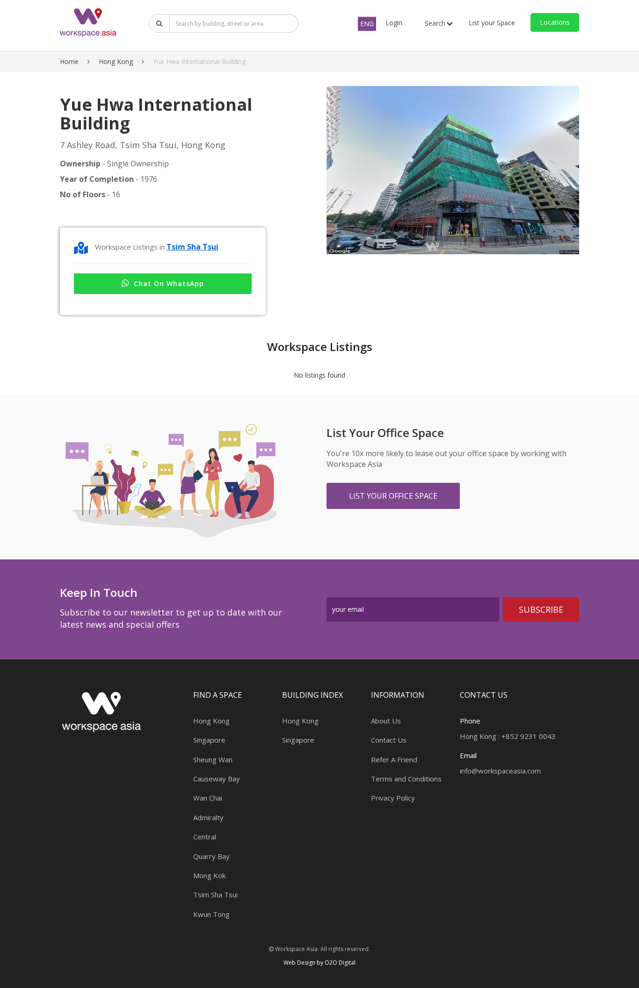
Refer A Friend (394, 759)
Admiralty (208, 817)
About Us (386, 720)
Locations (555, 22)
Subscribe (541, 609)
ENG (367, 23)
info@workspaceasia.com (500, 770)
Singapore (209, 740)
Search (435, 23)
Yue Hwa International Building (199, 61)
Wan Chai (207, 797)
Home (69, 61)
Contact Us (389, 740)
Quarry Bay (211, 856)
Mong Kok (209, 875)
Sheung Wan (212, 759)
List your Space (492, 22)
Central (204, 836)
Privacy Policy (393, 797)
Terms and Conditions (406, 778)
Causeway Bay (216, 778)
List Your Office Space (393, 496)
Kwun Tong (211, 914)
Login (393, 22)
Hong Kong (116, 61)
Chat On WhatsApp (169, 283)
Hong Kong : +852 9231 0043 (508, 736)
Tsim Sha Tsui (192, 247)
